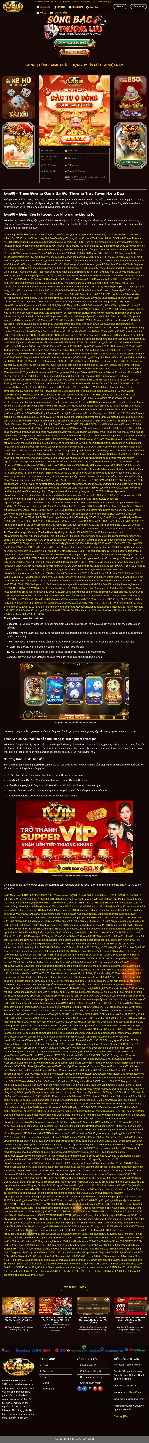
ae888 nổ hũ (10, 439)
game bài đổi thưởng (30, 402)
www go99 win (11, 368)
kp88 (85, 268)
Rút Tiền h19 (96, 272)
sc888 (71, 294)
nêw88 (18, 372)
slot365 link (52, 514)
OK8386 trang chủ (80, 528)
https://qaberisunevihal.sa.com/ (20, 573)
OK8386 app (136, 607)
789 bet (27, 298)
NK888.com (128, 487)
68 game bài (112, 268)
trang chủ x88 (11, 320)
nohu (102, 275)
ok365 (118, 283)
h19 (126, 234)
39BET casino (137, 566)
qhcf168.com (10, 376)
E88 (50, 234)
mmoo (54, 607)
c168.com (46, 361)
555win (69, 286)
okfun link (76, 573)
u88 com (133, 558)
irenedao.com (52, 257)
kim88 (94, 595)
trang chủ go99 (32, 320)
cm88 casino (26, 499)
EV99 (115, 603)
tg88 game (76, 554)
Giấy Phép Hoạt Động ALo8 (46, 272)
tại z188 (100, 316)
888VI (49, 573)
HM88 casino (75, 428)
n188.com (60, 592)
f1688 (100, 391)
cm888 (68, 283)
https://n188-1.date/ (13, 558)
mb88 (114, 275)
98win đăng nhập (88, 543)
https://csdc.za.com (13, 461)
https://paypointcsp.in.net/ (83, 607)
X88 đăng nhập (37, 536)
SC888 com (21, 420)
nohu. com (130, 480)
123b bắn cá (92, 435)
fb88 (122, 331)
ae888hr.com (45, 405)
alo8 (45, 249)
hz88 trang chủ (98, 320)
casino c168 (56, 350)
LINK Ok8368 (51, 558)
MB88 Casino (108, 424)
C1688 (115, 543)
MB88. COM (98, 353)
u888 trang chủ (56, 339)
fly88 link (129, 365)
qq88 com (9, 346)
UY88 (88, 320)
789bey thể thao (66, 465)
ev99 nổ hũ (91, 383)
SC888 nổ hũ (118, 428)
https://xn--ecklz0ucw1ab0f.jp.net (27, 528)
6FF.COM (61, 610)
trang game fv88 (127, 253)
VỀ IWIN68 (45, 7)
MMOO (24, 569)
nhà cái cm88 (36, 599)
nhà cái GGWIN (105, 610)
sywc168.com (121, 376)
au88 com (9, 283)
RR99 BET (94, 394)
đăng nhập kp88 (101, 279)
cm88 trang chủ (83, 480)
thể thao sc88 (26, 514)
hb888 (51, 286)
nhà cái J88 (92, 242)
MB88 (113, 357)
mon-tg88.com (56, 413)
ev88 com (101, 454)
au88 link (19, 346)
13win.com (22, 603)
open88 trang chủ (64, 517)
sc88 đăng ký (106, 554)
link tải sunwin (47, 342)
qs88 (76, 286)
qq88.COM (122, 286)
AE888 (96, 275)
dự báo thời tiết (25, 316)
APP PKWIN (30, 558)
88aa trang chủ (130, 484)
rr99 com (76, 387)
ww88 (37, 253)
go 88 (122, 417)
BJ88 (13, 242)
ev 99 (31, 607)
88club (92, 469)
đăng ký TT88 (60, 569)
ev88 (105, 350)
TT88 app (16, 387)
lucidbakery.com (97, 268)
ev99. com (78, 365)
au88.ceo (86, 387)
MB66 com (21, 238)
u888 (68, 592)
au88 (80, 260)
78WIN (95, 238)
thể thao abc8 (67, 461)
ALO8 (7, 242)
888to (7, 603)
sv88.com (133, 275)
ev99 (30, 279)
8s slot (60, 283)
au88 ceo (110, 353)
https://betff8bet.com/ (54, 595)
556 (91, 580)
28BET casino (75, 569)
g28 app (21, 506)
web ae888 (66, 424)
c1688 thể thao (92, 506)
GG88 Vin (51, 417)
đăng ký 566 (46, 569)
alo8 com (91, 283)
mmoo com (59, 603)
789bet (7, 275)
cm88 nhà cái (137, 432)
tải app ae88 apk (71, 450)
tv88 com (85, 595)
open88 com (130, 439)
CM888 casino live (70, 469)
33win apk (99, 402)
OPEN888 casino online (54, 473)
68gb (15, 246)
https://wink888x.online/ (67, 502)
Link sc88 (70, 443)
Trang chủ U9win (102, 335)
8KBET (84, 562)
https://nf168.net (12, 443)
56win (48, 610)
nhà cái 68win (135, 599)
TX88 (108, 327)
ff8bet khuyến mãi (114, 439)
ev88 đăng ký (66, 335)
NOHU (45, 510)
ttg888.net (27, 383)
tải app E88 (65, 268)
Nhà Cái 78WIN (118, 272)
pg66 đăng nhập (118, 540)
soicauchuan (10, 286)
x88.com (107, 558)
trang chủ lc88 (35, 286)
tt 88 (87, 234)
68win (58, 342)
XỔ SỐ (43, 13)
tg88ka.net (16, 383)
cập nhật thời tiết (58, 313)
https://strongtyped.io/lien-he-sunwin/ (76, 584)
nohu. (34, 554)
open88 (45, 316)
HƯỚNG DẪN (60, 13)
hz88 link (135, 279)
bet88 (140, 257)
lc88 (6, 260)
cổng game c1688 (19, 592)
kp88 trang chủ (77, 510)
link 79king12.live (13, 510)
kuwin (88, 238)
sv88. (52, 428)
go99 (70, 372)
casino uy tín (74, 540)
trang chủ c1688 (12, 290)
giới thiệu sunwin (92, 398)
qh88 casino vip (67, 279)
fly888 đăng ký (80, 517)
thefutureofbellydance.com (30, 242)
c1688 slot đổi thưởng (105, 476)
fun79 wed (34, 569)
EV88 (118, 350)
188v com (64, 577)
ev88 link (33, 353)
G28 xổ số (9, 569)
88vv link (46, 495)
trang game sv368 (65, 249)
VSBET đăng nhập (21, 521)
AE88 (80, 253)
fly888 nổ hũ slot (37, 484)
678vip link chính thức (77, 458)
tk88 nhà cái (93, 246)
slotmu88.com (106, 242)
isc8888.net (52, 409)
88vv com (60, 286)
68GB (43, 517)
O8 (74, 346)
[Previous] (44, 111)
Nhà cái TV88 (11, 610)
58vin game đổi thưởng (109, 562)
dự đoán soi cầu (28, 294)
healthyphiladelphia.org (126, 242)
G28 (33, 331)
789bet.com (43, 365)
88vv (93, 298)
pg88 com (83, 525)
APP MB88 (116, 465)
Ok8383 (59, 536)
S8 (5, 562)
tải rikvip (88, 335)
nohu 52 (60, 528)
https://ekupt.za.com (14, 495)
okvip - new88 (105, 502)
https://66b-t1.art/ (39, 543)
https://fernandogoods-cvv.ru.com (89, 484)
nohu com (60, 491)
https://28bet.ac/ (64, 525)
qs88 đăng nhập (94, 339)
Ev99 (28, 614)
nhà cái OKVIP (69, 242)
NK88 (7, 528)
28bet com (9, 372)
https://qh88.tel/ (136, 286)
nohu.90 (56, 361)
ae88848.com (59, 405)
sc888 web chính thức (44, 454)
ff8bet (56, 506)
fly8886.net (42, 387)
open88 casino (117, 365)
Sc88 (12, 342)
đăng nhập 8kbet (84, 279)
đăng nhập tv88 (28, 446)
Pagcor (71, 171)
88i (111, 566)
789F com (65, 383)
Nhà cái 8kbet (96, 253)
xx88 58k (112, 339)
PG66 (121, 234)
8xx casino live (127, 495)
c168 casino (61, 420)
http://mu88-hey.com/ (100, 234)
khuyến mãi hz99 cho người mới (65, 521)
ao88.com (136, 342)
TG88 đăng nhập (68, 476)
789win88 (125, 446)
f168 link (126, 454)
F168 (106, 346)
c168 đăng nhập (81, 316)
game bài (68, 220)
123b (56, 275)
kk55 (66, 339)
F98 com (62, 294)
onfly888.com (73, 435)
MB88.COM (21, 566)
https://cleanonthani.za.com (71, 499)
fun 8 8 (122, 264)
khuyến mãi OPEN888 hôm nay (119, 450)
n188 (41, 487)
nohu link (12, 268)
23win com (112, 320)
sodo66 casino (23, 580)
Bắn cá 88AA (35, 551)
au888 (7, 335)
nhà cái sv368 (111, 253)
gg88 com (124, 473)
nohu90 (133, 234)
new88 (128, 331)
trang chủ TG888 (60, 446)
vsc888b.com (28, 379)
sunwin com (127, 324)
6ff (39, 532)
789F (42, 391)
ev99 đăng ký (46, 275)
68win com (96, 599)
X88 (57, 383)
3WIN (68, 554)
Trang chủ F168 (102, 357)
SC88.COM (67, 361)
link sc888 (44, 290)
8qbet (16, 294)
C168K (25, 599)
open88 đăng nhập (13, 409)
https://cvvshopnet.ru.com (54, 432)
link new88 (91, 409)
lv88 (68, 301)
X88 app (30, 525)
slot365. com (47, 420)
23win (7, 383)
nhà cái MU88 (79, 246)
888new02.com (77, 376)
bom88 (94, 592)
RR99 (97, 461)
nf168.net (22, 376)
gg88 (104, 342)
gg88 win (68, 543)
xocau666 (55, 290)
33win (7, 309)
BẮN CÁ (94, 7)
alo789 (24, 353)
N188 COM (99, 603)
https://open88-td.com (116, 435)
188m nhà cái (11, 350)
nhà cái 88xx (133, 595)
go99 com (138, 413)
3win (27, 577)
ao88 (126, 301)
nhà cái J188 (36, 249)
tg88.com (49, 487)
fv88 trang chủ (133, 290)
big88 (122, 592)
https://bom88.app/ (81, 592)
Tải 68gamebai (11, 532)
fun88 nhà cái (43, 305)
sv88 (31, 417)
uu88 (21, 234)
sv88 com (130, 417)
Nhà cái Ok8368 (110, 551)
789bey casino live (48, 465)
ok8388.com (22, 398)
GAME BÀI (77, 7)
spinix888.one (102, 405)
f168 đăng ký (96, 286)
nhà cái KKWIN (85, 603)
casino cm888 (11, 514)
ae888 (139, 346)
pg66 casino (55, 580)
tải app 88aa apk (28, 532)
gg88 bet (26, 540)
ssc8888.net (34, 376)
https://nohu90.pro (34, 283)
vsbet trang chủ (37, 491)
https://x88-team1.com (129, 547)
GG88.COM (90, 446)
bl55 (97, 584)
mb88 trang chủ (70, 272)
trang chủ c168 (120, 394)
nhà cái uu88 (133, 272)
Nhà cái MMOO (94, 551)
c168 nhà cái (42, 525)
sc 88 (136, 335)
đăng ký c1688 (20, 484)
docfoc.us (112, 298)
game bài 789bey (113, 510)
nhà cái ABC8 (64, 246)
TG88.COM (136, 580)
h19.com (8, 294)
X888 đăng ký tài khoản (87, 465)
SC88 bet (65, 510)
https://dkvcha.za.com (63, 495)
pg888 (76, 536)
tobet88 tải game (38, 577)
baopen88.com (81, 372)
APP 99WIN (29, 588)
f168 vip (122, 342)
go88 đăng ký (70, 238)
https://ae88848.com (31, 443)
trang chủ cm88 (73, 324)
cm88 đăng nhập (109, 361)
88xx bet (49, 536)
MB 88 (42, 368)
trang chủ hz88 (113, 484)
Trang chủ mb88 (84, 379)
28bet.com (114, 316)
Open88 (87, 547)
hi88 (50, 238)
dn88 (138, 320)
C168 (28, 331)
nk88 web (124, 577)
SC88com (74, 350)
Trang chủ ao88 (12, 353)
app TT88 (55, 394)
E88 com (96, 257)
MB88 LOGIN (24, 361)
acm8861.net (123, 424)
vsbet (68, 387)
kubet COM (9, 238)
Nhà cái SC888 (77, 551)
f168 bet (70, 331)
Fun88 (28, 272)
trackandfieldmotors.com (16, 249)
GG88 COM (20, 405)
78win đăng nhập (40, 350)
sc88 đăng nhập (122, 554)
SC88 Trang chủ (122, 420)
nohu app (105, 465)
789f (56, 260)
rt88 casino (37, 595)
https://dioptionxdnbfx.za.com (39, 461)
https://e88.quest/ (100, 290)
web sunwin (69, 379)
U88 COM (34, 603)
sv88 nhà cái (96, 350)
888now (66, 573)
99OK (13, 603)
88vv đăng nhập (33, 495)
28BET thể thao (125, 573)
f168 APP (79, 335)
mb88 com (95, 342)
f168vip (128, 387)
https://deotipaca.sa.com (58, 484)
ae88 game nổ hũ (24, 469)
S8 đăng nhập (111, 536)
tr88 (21, 246)
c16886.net (9, 398)
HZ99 (108, 428)
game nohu (25, 368)
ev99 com (23, 551)
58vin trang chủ (46, 502)
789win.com (55, 242)
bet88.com (32, 610)
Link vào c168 (27, 335)
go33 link (63, 298)
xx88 (11, 339)
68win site (20, 313)
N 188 (109, 603)
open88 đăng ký (52, 398)
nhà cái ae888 (83, 290)
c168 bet (15, 335)
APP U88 (68, 536)
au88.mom (87, 577)
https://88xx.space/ (106, 595)
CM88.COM (37, 540)
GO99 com (128, 383)
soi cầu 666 (128, 283)
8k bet (89, 294)
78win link (48, 331)
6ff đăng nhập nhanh (71, 547)
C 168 (41, 558)
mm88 (79, 301)
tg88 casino (41, 547)
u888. (109, 584)
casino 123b (10, 301)
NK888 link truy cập (110, 506)
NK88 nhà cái (35, 566)
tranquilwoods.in (29, 290)
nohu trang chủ (105, 301)
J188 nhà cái (108, 257)
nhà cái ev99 (46, 603)
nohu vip (138, 361)
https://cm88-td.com (21, 450)
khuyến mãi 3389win (34, 480)
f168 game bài (43, 446)
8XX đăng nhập (40, 424)
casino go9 (128, 510)
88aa (50, 506)
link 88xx (121, 595)
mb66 (123, 238)
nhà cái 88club (109, 588)
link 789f (27, 268)
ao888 (27, 350)
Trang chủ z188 (72, 320)
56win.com (56, 599)
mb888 (52, 249)
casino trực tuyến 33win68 (112, 249)
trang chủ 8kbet (91, 260)
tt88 (82, 320)
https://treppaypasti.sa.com (17, 502)
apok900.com (134, 238)
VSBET (15, 543)
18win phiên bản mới (133, 562)
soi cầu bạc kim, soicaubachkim (48, 301)
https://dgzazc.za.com (103, 499)
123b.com (115, 405)
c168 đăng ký (75, 391)
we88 (59, 588)
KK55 (51, 551)
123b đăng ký (107, 246)
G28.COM (126, 525)
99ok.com (86, 610)
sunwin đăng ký (69, 402)
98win (53, 346)
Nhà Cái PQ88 (17, 272)
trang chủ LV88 (34, 264)
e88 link (72, 298)
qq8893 (87, 391)
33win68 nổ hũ (56, 443)
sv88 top (8, 365)
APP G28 (54, 510)
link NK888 (54, 424)
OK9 (32, 257)
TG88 (95, 331)
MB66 (44, 234)
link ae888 (86, 275)
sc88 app (50, 491)
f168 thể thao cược (52, 450)
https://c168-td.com (77, 432)
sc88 (48, 309)
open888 (108, 391)
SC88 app (24, 543)
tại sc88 (131, 313)
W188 (98, 521)
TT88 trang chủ (134, 368)
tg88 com (96, 569)
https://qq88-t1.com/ (96, 376)
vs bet (132, 394)
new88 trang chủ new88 (16, 491)
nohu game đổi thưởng (116, 469)
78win (39, 331)
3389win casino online (102, 487)
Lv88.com (19, 339)
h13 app (80, 234)
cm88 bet (106, 461)
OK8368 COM (55, 543)
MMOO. (93, 562)
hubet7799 (9, 566)
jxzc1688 (36, 435)
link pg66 (84, 286)
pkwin (28, 435)
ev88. (118, 353)
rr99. (74, 525)
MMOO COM (70, 566)
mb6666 (74, 353)
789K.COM (104, 294)
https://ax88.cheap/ (46, 588)
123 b (122, 603)
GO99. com (38, 383)
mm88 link (52, 294)
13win (30, 454)
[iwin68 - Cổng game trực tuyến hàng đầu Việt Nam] (16, 6)
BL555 (7, 588)
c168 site (103, 331)
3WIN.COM (52, 554)
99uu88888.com (82, 331)
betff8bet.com (11, 391)
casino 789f (50, 246)
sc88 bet (8, 484)
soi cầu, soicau (127, 309)
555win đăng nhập (74, 257)
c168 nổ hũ (106, 394)
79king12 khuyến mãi (94, 428)
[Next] (104, 111)
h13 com (57, 234)
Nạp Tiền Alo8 (64, 309)
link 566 (23, 610)
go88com (36, 361)
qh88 (45, 238)
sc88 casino (54, 547)
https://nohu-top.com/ (112, 532)
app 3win (57, 573)
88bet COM (113, 577)
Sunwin (50, 517)
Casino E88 (32, 313)
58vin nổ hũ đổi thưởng (130, 476)
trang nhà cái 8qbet (88, 249)
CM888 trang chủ (87, 439)
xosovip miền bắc (77, 313)
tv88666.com (95, 372)
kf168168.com (29, 387)
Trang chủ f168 (113, 432)
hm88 (48, 607)
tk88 (55, 238)
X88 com (35, 562)
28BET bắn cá (89, 573)
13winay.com (55, 379)
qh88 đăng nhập (30, 275)
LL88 (102, 324)
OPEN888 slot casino (91, 450)
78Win (80, 298)
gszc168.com (10, 517)
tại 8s (136, 294)
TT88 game (44, 394)
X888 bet (14, 458)
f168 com (50, 480)
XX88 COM (125, 543)
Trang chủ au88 (22, 324)
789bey (90, 476)
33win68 (113, 264)
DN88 (65, 342)
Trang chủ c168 (66, 327)
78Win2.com (127, 305)
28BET (131, 353)
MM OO (86, 599)
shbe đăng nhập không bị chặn (57, 532)
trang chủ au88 (30, 327)
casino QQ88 (69, 234)
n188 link (85, 495)
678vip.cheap (48, 376)
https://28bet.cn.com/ (77, 580)
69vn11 (118, 487)
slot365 (115, 417)
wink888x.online (56, 458)
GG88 (46, 346)
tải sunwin (56, 357)
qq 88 (128, 327)
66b (88, 510)
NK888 (100, 469)
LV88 (40, 298)
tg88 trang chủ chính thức (111, 387)
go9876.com (41, 379)
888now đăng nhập (100, 528)
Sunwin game (86, 558)
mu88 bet (32, 238)
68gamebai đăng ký (121, 260)
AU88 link (124, 607)
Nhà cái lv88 (50, 327)
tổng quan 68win (90, 324)
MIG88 (127, 257)
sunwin (87, 301)
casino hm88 (97, 510)
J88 (31, 234)
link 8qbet (23, 286)
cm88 (123, 316)
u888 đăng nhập (39, 339)
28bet (77, 610)
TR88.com (15, 599)
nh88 (141, 558)
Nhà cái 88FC (73, 595)
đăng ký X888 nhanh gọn (110, 517)
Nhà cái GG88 (26, 428)
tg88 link (140, 353)
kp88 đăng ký (51, 298)
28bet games (60, 372)
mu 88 (81, 238)
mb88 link (40, 257)
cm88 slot (80, 339)
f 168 (114, 234)
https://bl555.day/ (111, 599)
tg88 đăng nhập (91, 554)
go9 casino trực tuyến (107, 473)
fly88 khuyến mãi (100, 313)
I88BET (82, 242)
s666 (107, 417)
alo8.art (101, 283)
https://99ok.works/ (13, 305)
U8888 (40, 614)
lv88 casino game (92, 264)
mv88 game (86, 502)
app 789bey (62, 428)
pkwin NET (128, 461)
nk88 (119, 357)
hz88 (20, 268)
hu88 (28, 595)
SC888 (88, 353)
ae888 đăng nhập (25, 357)
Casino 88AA (17, 577)
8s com (88, 257)
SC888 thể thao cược (15, 454)
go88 (105, 305)
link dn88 (137, 331)
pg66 (18, 275)
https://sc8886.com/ (72, 588)
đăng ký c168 (76, 446)
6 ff (111, 607)
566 (65, 580)
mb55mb (121, 588)
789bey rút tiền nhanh (26, 465)
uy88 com (49, 260)
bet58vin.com (36, 398)
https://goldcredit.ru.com (16, 536)
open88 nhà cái (107, 368)
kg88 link (39, 607)
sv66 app (14, 446)
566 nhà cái (72, 558)
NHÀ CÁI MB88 (89, 540)
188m (19, 327)
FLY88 (126, 521)
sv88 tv (60, 346)
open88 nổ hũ (91, 365)
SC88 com (136, 554)
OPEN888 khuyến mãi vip (47, 469)
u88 (37, 309)
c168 (22, 283)
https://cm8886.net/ (38, 592)
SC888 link (132, 428)
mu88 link (122, 275)
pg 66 (20, 298)
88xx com (34, 391)
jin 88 (50, 320)
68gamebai (29, 305)
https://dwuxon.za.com (92, 536)
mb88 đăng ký (36, 246)
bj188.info (131, 249)
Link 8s (114, 294)
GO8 (94, 610)
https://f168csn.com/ (93, 346)
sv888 (82, 409)
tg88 (57, 305)
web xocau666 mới (52, 264)
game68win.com (12, 394)
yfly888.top (72, 405)
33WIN (73, 253)
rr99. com (84, 350)
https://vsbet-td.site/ (69, 514)
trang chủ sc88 (124, 335)
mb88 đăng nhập (128, 268)
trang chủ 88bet (121, 558)
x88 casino (37, 260)
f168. (63, 394)
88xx (104, 298)
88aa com (62, 540)
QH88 (18, 260)
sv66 (6, 324)
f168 (11, 279)
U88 (53, 610)
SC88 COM (98, 480)
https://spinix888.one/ (132, 506)
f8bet (68, 290)
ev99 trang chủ (82, 327)
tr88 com (126, 409)
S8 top (115, 580)
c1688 (55, 268)
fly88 (111, 313)
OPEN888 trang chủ (67, 439)
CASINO (61, 7)
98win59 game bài (13, 480)
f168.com (112, 342)
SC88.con (39, 499)
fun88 (94, 301)
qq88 (114, 286)
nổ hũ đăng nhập (29, 487)
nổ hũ (62, 275)
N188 (76, 543)
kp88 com (115, 290)
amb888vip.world (33, 346)
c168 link (49, 383)
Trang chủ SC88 (51, 324)
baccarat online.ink (135, 246)
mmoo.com (76, 599)
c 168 (91, 525)
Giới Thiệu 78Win (104, 309)
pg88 (95, 294)
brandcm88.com (12, 379)
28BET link (9, 540)
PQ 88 (105, 264)
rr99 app (39, 428)
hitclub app (50, 528)
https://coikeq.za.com (99, 458)
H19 (26, 234)
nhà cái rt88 (75, 577)
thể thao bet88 (24, 301)
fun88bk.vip (114, 305)
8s (76, 249)
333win (80, 342)
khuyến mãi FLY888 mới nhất (26, 473)
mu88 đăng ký (67, 305)
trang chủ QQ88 (57, 387)
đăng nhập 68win (92, 588)
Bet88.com (9, 607)
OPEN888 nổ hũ (81, 424)
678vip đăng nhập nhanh (112, 491)
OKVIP (37, 234)
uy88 (122, 246)
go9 (46, 521)
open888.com (126, 294)
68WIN (28, 584)
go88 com (67, 365)
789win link (33, 517)
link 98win (109, 525)
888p (130, 610)
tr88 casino (134, 405)
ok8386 (137, 610)
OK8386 (135, 521)
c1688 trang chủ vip (73, 264)
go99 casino (50, 283)
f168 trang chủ (94, 305)
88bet (122, 480)
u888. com (51, 584)
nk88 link (117, 409)
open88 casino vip (42, 268)
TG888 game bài (39, 439)
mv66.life (46, 435)
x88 (62, 257)
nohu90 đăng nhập (50, 253)
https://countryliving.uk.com (45, 476)
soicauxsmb (103, 607)
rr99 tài (82, 361)
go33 (133, 257)
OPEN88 (58, 320)
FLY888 (52, 439)
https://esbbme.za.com (122, 458)
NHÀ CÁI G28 (61, 551)
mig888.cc (83, 272)
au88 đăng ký (11, 234)
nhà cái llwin (105, 238)
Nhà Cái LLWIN (80, 309)
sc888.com (116, 279)
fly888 (85, 443)
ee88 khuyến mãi (49, 279)
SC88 (96, 368)
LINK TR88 (17, 588)
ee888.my (29, 409)
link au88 (14, 264)
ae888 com (136, 446)
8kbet (82, 294)
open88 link (129, 357)
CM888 (100, 439)
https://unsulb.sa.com (90, 514)
